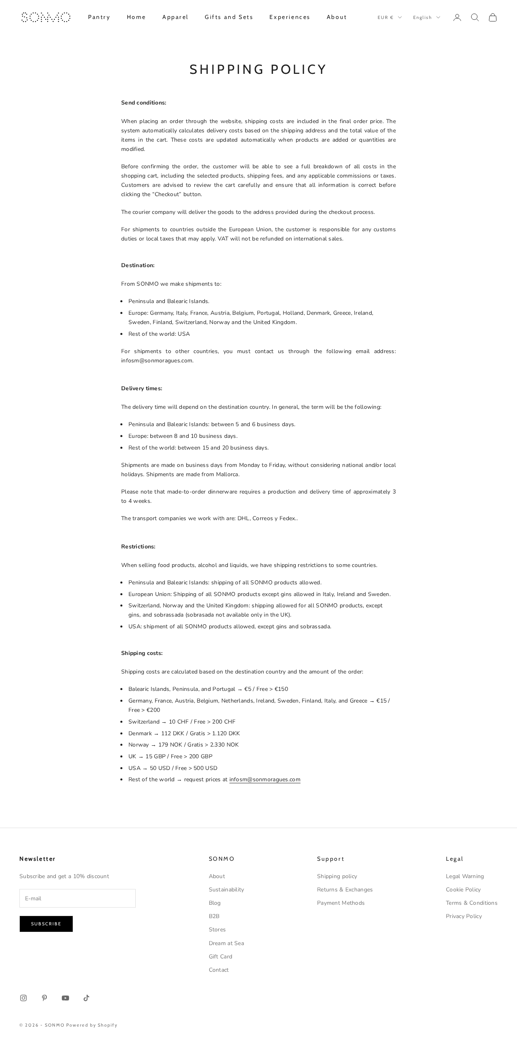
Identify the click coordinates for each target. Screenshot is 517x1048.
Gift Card (221, 956)
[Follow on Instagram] (23, 998)
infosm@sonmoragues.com (265, 779)
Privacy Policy (464, 916)
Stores (217, 929)
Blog (215, 903)
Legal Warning (465, 876)
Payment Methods (341, 903)
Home (136, 17)
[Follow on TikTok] (86, 998)
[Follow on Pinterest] (44, 998)
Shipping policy (337, 876)
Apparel (175, 17)
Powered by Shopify (92, 1025)
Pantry (99, 17)
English (422, 17)
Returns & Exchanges (345, 889)
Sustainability (226, 889)
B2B (214, 916)
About (337, 17)
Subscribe (46, 924)
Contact (219, 970)
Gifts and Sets (229, 17)
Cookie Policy (463, 889)
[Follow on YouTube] (65, 998)
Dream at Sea (226, 943)
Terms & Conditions (472, 903)
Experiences (290, 17)
